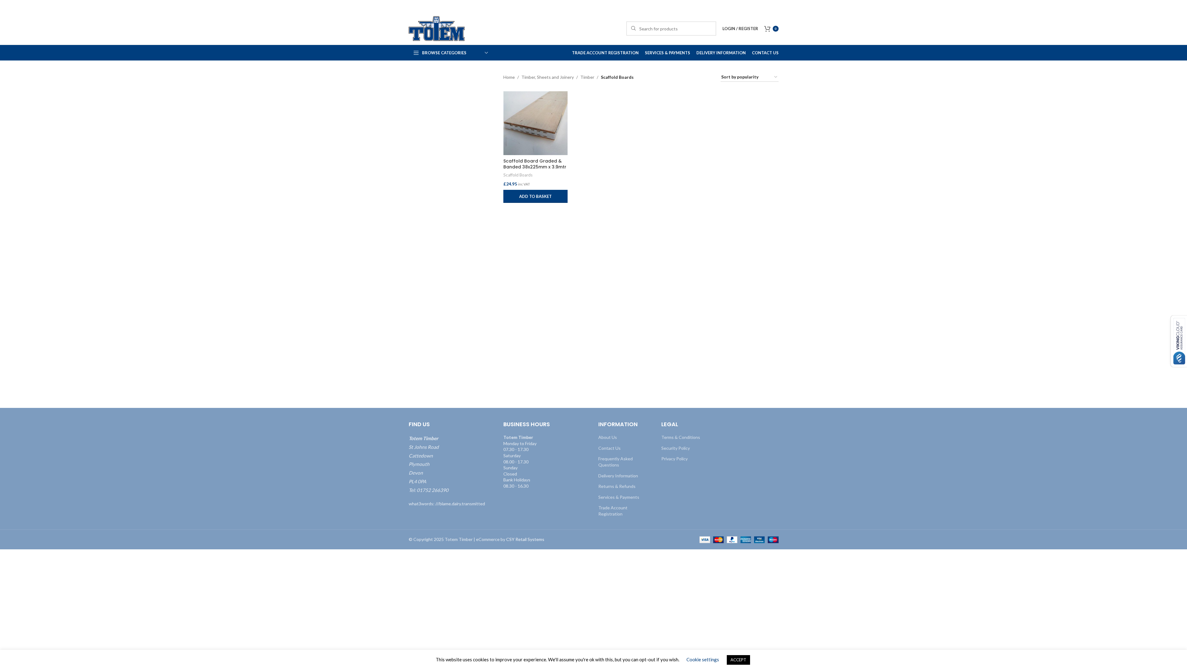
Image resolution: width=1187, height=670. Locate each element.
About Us (607, 437)
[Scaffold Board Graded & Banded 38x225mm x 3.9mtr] (535, 123)
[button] (535, 196)
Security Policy (675, 448)
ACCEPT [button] (738, 659)
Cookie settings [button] (702, 659)
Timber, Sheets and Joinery (547, 77)
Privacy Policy (674, 458)
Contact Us (609, 448)
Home (509, 77)
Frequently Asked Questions (615, 461)
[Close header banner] (1179, 6)
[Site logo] (437, 28)
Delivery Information (618, 475)
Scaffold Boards (518, 174)
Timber (587, 77)
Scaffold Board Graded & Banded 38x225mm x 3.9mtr (534, 164)
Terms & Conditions (680, 437)
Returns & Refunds (617, 486)
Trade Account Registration (612, 510)
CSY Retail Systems (525, 539)
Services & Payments (618, 497)
